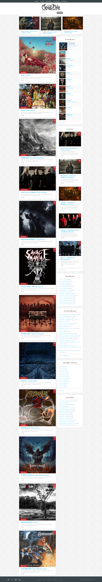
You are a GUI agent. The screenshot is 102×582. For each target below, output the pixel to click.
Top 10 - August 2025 (64, 383)
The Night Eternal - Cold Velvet (66, 408)
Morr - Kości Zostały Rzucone (66, 409)
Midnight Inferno (69, 115)
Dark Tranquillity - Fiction (65, 281)
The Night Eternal (69, 65)
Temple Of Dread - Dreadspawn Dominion (68, 423)
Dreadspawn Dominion (72, 46)
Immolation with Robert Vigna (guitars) (34, 192)
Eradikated (68, 86)
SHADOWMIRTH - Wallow (29, 522)
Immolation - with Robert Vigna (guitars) (69, 149)
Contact (64, 1)
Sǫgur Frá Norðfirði (70, 60)
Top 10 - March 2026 (64, 371)
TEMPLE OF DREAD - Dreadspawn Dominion (35, 475)
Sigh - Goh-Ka (62, 321)
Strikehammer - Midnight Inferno (66, 419)
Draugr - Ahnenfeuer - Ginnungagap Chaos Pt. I (69, 347)
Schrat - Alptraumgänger (65, 285)
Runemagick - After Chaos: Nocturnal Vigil (68, 336)
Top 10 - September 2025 (65, 381)
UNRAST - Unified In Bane (29, 381)
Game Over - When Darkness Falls (66, 333)
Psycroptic (68, 100)
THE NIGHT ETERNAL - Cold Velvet (33, 239)
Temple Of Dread (71, 44)
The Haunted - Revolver (64, 291)
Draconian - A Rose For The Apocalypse (68, 295)
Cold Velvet (68, 67)
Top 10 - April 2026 (63, 369)
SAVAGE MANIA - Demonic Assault (32, 287)
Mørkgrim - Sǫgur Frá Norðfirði (66, 404)
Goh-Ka (67, 53)
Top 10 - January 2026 (64, 375)
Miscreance (68, 107)
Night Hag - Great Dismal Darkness (67, 401)
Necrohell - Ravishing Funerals (66, 300)
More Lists (61, 390)
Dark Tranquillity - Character (65, 290)
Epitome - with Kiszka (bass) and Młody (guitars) (69, 231)
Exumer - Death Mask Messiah (66, 316)
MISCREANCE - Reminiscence (30, 428)
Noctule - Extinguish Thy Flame (66, 345)
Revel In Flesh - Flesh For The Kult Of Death (68, 335)
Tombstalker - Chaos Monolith (66, 340)
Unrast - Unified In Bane (64, 288)
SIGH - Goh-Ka (25, 75)
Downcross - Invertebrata (65, 416)
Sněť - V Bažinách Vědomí (65, 324)
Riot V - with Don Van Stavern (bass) (68, 258)
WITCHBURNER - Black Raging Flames (33, 569)
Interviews (57, 1)
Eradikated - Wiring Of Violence (66, 411)
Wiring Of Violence (69, 88)
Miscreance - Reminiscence (65, 318)
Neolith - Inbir (62, 330)
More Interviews (62, 270)
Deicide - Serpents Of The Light (66, 298)
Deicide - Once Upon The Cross (66, 296)
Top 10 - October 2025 (64, 380)
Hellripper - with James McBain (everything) (68, 176)
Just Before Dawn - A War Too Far (66, 302)
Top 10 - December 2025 (65, 376)
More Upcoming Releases (64, 355)
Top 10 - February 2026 (64, 373)
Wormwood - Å (63, 406)
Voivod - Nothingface (64, 279)
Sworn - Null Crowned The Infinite (66, 323)
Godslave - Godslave (64, 326)
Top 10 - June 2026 (63, 366)
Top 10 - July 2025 (63, 385)
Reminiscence (68, 109)
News (42, 1)
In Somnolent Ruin (69, 95)
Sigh (67, 51)
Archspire (68, 72)
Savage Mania (69, 79)
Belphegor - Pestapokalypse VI (66, 293)
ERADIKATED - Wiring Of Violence (32, 334)
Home (37, 1)
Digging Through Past (28, 110)
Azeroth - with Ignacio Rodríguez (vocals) (68, 203)
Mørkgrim (68, 58)
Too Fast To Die (69, 74)
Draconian (68, 93)
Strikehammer (69, 114)
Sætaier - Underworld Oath (65, 421)
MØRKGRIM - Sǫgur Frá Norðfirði (32, 158)
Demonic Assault (69, 81)
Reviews (49, 1)
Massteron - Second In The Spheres (67, 338)
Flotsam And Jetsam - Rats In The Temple (68, 314)
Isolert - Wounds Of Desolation (66, 303)
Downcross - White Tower (65, 414)
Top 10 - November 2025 (65, 378)
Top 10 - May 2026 (63, 368)
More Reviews (61, 122)
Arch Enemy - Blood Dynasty (65, 286)
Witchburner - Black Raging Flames (67, 319)
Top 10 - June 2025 (63, 387)
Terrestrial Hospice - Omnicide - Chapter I (68, 328)
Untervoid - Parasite (64, 283)
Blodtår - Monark (63, 331)
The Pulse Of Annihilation (71, 102)
